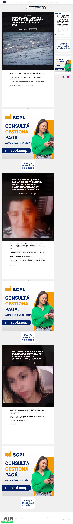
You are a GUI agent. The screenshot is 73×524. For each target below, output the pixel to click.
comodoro (26, 85)
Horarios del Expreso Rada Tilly (49, 2)
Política (37, 2)
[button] (7, 522)
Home (17, 2)
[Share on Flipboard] (34, 29)
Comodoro (30, 2)
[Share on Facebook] (30, 29)
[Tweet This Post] (32, 29)
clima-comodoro (20, 85)
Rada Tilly (22, 2)
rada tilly (31, 85)
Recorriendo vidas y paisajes (37, 6)
